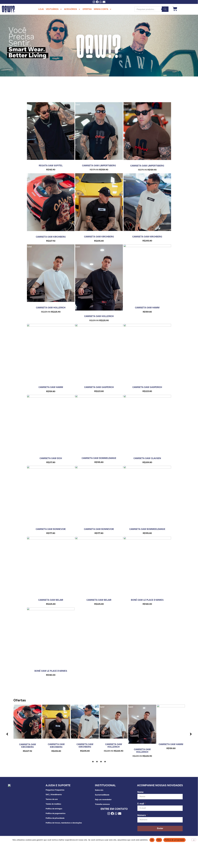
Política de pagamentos (55, 813)
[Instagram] (94, 2)
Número (141, 815)
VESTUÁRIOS (52, 9)
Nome (140, 792)
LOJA (41, 9)
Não (159, 840)
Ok (152, 840)
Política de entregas (54, 809)
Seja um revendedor (103, 799)
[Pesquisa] (165, 9)
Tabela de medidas (53, 804)
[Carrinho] (175, 8)
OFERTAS (87, 9)
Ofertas (19, 700)
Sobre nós (99, 790)
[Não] (193, 840)
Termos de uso (52, 799)
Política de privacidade (55, 818)
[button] (7, 734)
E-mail (141, 804)
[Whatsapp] (100, 2)
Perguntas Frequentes (55, 790)
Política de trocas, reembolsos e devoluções (64, 823)
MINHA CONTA (101, 9)
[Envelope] (104, 2)
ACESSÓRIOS (70, 9)
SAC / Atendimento (54, 794)
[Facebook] (97, 2)
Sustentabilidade (102, 795)
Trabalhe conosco (102, 804)
